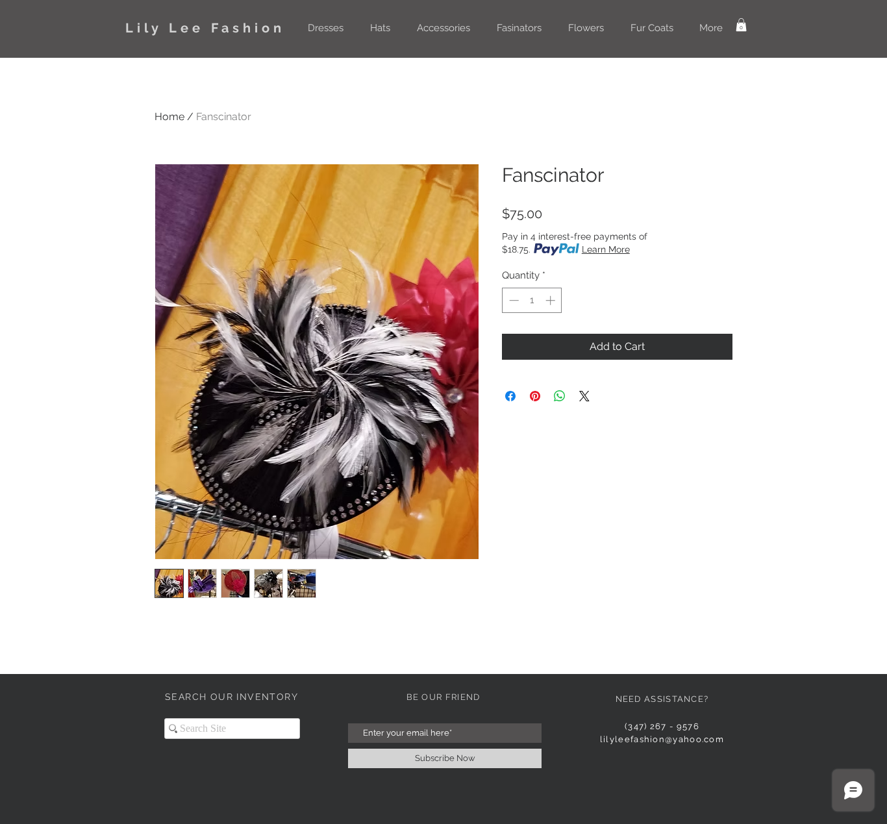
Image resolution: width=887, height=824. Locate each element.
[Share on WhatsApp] (560, 396)
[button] (325, 28)
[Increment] (551, 300)
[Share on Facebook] (510, 396)
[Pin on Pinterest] (535, 396)
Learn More (606, 249)
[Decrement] (512, 300)
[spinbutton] (532, 300)
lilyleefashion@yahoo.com (662, 739)
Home (169, 116)
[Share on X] (584, 396)
